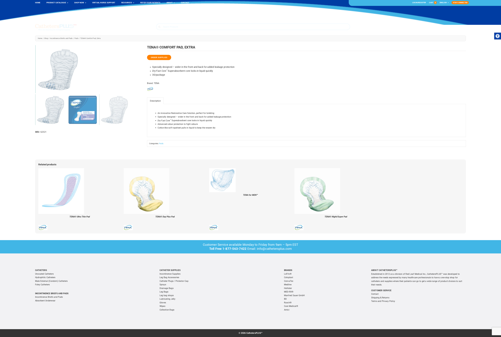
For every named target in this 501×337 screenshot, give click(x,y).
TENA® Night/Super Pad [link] (336, 216)
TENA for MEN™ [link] (250, 195)
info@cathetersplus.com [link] (274, 249)
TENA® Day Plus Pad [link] (165, 216)
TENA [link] (156, 83)
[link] (497, 36)
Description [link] (155, 101)
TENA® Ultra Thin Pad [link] (80, 216)
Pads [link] (161, 143)
